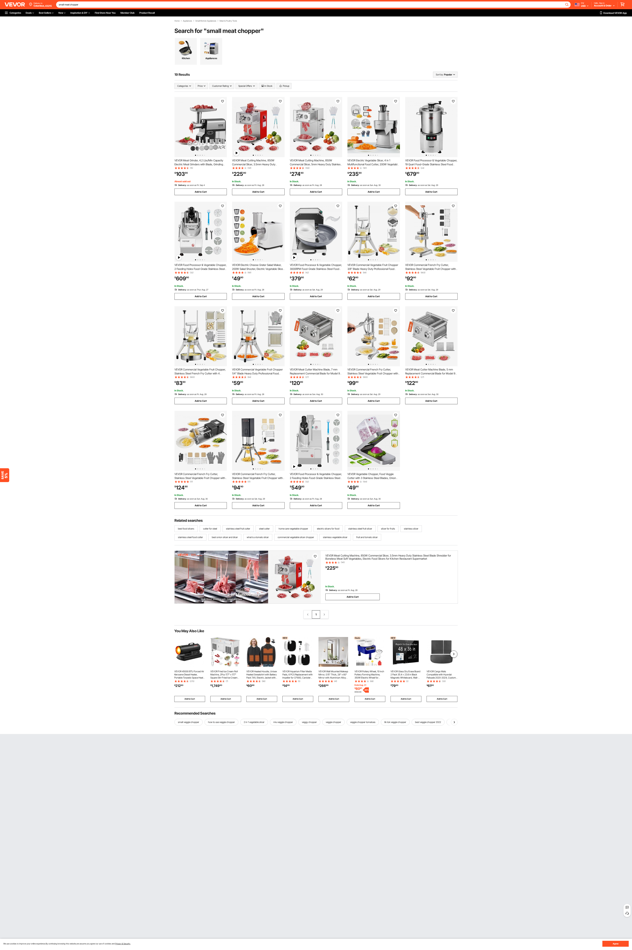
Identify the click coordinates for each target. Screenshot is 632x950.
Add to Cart (201, 191)
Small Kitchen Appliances (205, 21)
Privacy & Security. (123, 943)
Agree (616, 943)
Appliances (187, 21)
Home (177, 21)
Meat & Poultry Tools (228, 21)
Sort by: (439, 74)
